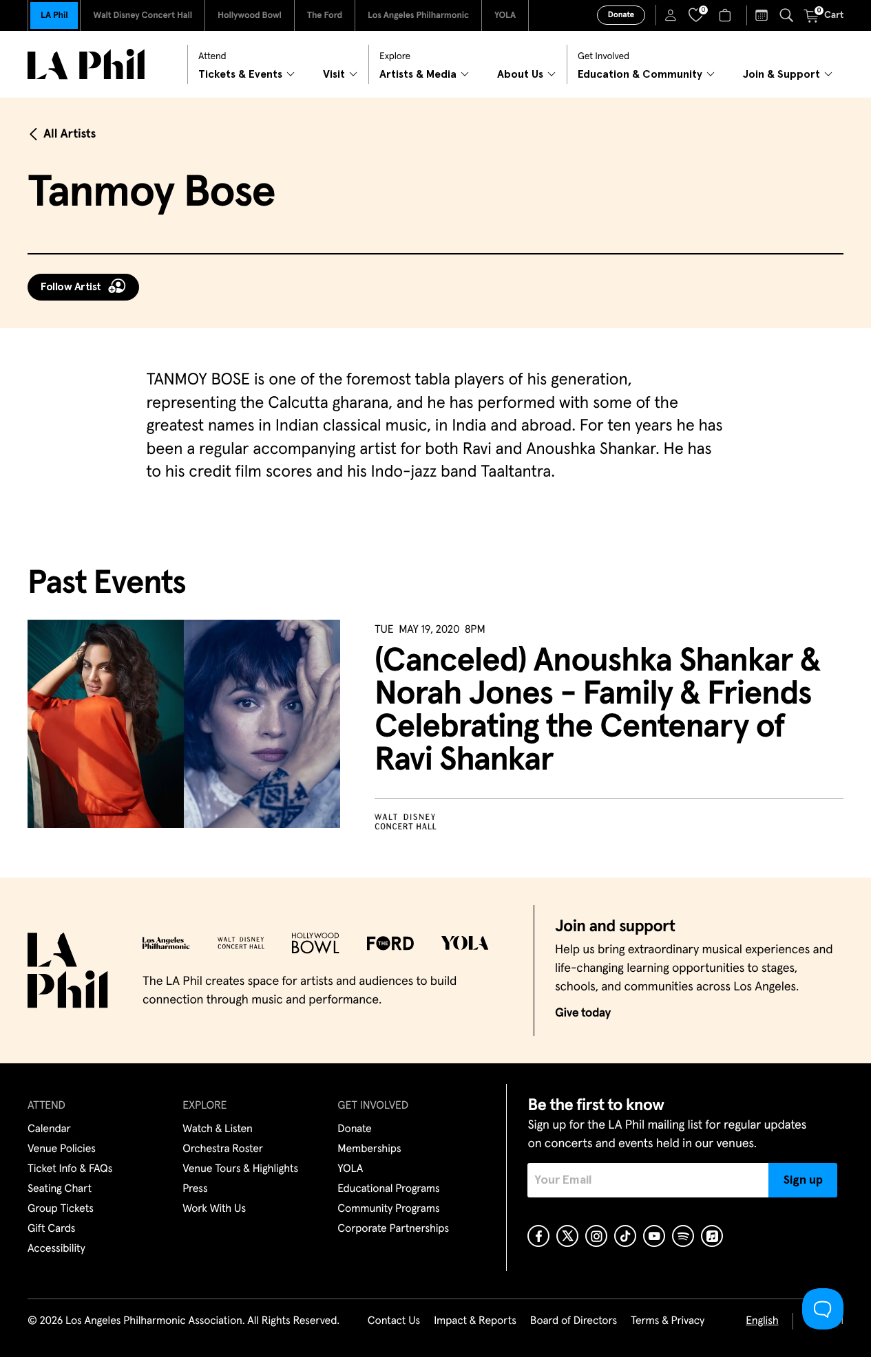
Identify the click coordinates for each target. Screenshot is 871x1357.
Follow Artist (71, 286)
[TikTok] (625, 1236)
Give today (583, 1013)
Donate (621, 15)
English (762, 1321)
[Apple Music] (712, 1236)
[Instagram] (596, 1236)
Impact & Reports (475, 1321)
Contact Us (394, 1321)
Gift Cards (51, 1229)
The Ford (324, 15)
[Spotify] (683, 1236)
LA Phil (54, 15)
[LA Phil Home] (86, 64)
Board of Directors (573, 1321)
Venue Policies (62, 1149)
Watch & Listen (217, 1129)
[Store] (726, 15)
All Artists (69, 134)
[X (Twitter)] (567, 1236)
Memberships (369, 1149)
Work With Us (214, 1209)
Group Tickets (61, 1209)
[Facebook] (538, 1236)
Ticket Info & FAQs (70, 1169)
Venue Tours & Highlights (240, 1169)
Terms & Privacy (667, 1321)
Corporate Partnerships (393, 1229)
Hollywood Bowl (250, 15)
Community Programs (388, 1209)
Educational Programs (388, 1189)
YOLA (505, 15)
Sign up (803, 1180)
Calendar (49, 1129)
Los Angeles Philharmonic (418, 15)
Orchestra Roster (222, 1149)
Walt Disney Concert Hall (142, 15)
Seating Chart (60, 1189)
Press (194, 1189)
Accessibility (56, 1249)
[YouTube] (654, 1236)
